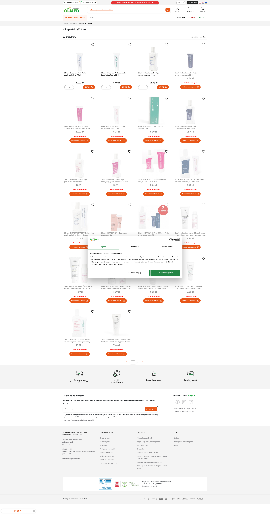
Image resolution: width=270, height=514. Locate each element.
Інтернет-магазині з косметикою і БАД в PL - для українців (153, 457)
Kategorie (140, 449)
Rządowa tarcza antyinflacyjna (147, 452)
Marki (92, 18)
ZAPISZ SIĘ (149, 409)
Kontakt (176, 438)
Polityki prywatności (87, 420)
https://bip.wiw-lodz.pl (149, 486)
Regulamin (103, 445)
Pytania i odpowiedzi (144, 438)
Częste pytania (105, 438)
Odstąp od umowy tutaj (108, 463)
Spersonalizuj (133, 273)
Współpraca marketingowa (183, 442)
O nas (175, 445)
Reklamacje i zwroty (107, 456)
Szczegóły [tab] (135, 247)
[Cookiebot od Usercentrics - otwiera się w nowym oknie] (171, 239)
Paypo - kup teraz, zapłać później (148, 442)
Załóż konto (192, 2)
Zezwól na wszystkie (165, 273)
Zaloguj (181, 2)
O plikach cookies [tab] (166, 247)
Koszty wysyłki (105, 442)
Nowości (181, 18)
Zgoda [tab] (103, 247)
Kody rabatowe (142, 445)
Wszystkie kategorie (74, 18)
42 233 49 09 (67, 449)
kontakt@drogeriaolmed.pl (71, 458)
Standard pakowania (107, 460)
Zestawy (191, 18)
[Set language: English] (203, 3)
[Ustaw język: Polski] (200, 3)
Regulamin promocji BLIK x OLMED (149, 462)
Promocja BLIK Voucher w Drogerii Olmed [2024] (152, 467)
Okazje (201, 18)
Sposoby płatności (106, 452)
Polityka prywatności (107, 449)
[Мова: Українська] (206, 3)
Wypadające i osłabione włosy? (101, 10)
